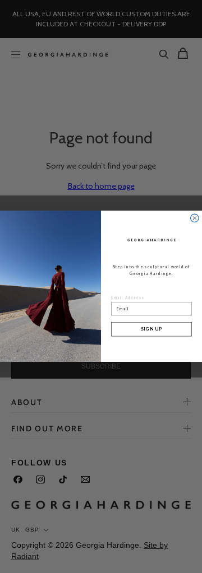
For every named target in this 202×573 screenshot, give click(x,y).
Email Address (128, 298)
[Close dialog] (195, 218)
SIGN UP (151, 329)
